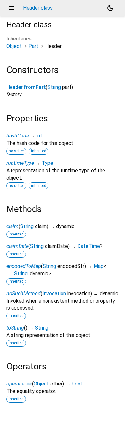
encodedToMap (23, 266)
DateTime (88, 246)
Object (14, 46)
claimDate (17, 246)
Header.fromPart (26, 87)
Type (47, 163)
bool (77, 384)
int (39, 136)
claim (12, 226)
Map (99, 266)
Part (33, 46)
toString (15, 328)
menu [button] (11, 8)
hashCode (17, 136)
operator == (19, 384)
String (54, 87)
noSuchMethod (23, 293)
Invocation (54, 293)
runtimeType (20, 163)
